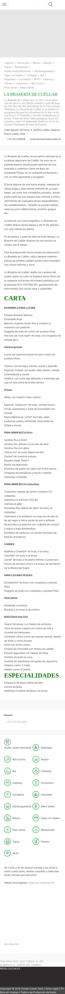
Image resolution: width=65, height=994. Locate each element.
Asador (47, 62)
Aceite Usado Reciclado (17, 71)
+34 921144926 (16, 139)
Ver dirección (11, 944)
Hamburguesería (43, 71)
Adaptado (9, 79)
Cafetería (31, 75)
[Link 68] (31, 978)
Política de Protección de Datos (38, 992)
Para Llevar (10, 87)
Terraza (8, 83)
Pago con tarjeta (13, 75)
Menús (36, 62)
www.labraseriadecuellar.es (45, 139)
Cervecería (23, 62)
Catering (48, 79)
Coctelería (24, 79)
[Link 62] (44, 909)
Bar (42, 75)
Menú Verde (27, 87)
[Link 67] (10, 978)
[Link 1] (21, 5)
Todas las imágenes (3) (41, 882)
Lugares (8, 62)
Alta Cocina (37, 83)
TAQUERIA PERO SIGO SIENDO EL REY (22, 961)
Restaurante (21, 66)
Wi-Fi (37, 79)
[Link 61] (17, 909)
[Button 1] (4, 4)
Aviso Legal (52, 988)
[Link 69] (52, 978)
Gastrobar (22, 83)
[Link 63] (17, 936)
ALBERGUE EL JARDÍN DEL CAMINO (20, 964)
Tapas (7, 66)
